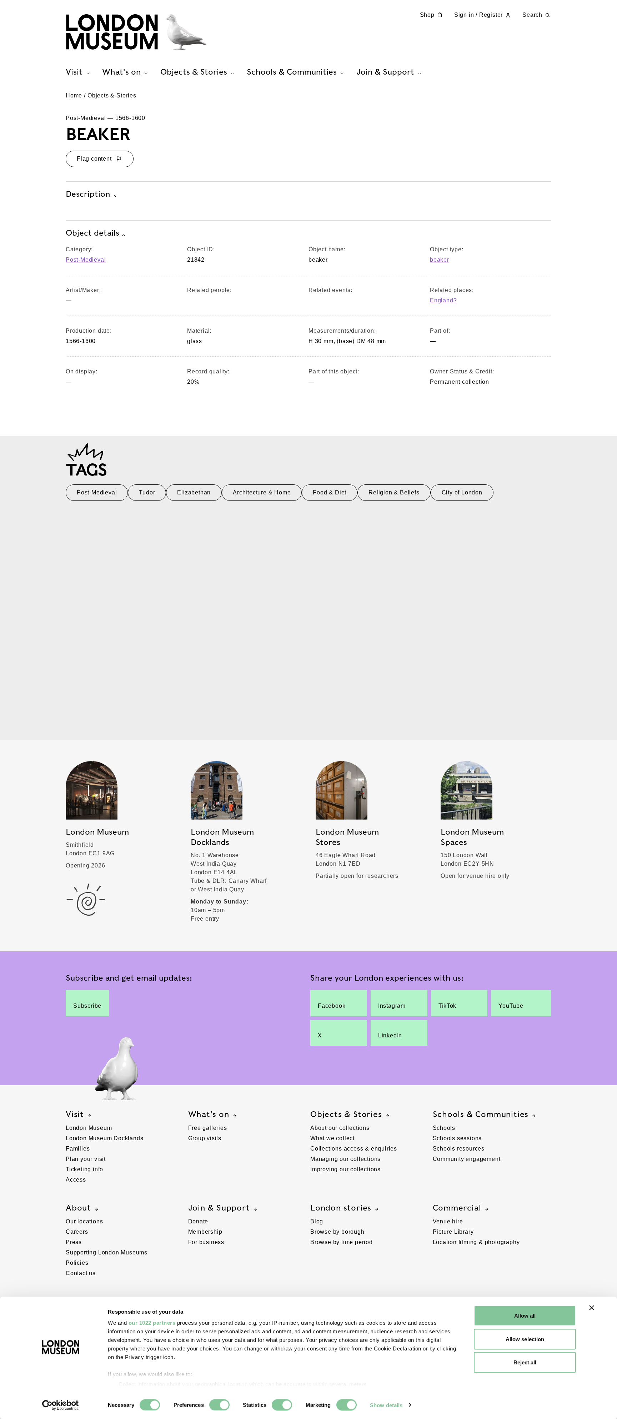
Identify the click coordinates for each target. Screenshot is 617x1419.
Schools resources (459, 1149)
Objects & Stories (111, 95)
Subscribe (87, 1006)
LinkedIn (390, 1035)
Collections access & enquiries (353, 1149)
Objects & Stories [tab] (193, 71)
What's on (208, 1114)
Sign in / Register (478, 15)
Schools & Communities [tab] (292, 71)
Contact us (81, 1273)
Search (532, 15)
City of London (462, 492)
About (78, 1207)
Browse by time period (341, 1242)
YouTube (510, 1006)
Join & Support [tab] (385, 71)
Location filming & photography (476, 1242)
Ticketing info (84, 1169)
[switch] (219, 1404)
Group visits (205, 1138)
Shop (427, 15)
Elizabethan (194, 492)
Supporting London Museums (106, 1252)
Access (76, 1180)
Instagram (392, 1006)
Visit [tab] (74, 71)
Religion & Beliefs (393, 492)
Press (74, 1242)
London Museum (89, 1128)
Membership (205, 1232)
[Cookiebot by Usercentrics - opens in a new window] (60, 1405)
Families (78, 1149)
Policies (77, 1263)
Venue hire (448, 1221)
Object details (92, 232)
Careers (77, 1232)
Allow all (525, 1316)
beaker (439, 260)
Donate (198, 1221)
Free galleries (207, 1128)
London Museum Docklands (104, 1138)
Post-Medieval (86, 260)
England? (443, 300)
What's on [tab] (121, 71)
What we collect (332, 1138)
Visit (75, 1114)
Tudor (147, 492)
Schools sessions (457, 1138)
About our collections (340, 1128)
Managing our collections (345, 1159)
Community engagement (467, 1159)
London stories (340, 1207)
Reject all (525, 1362)
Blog (316, 1221)
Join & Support (219, 1207)
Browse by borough (337, 1232)
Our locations (84, 1221)
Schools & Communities (481, 1114)
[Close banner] (591, 1307)
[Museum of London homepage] (136, 32)
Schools (444, 1128)
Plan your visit (86, 1159)
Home (74, 95)
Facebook (331, 1006)
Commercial (457, 1207)
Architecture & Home (262, 492)
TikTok (447, 1006)
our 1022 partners (152, 1323)
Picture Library (453, 1232)
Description (88, 194)
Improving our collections (345, 1169)
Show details (386, 1405)
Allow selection (525, 1339)
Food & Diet (329, 492)
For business (206, 1242)
